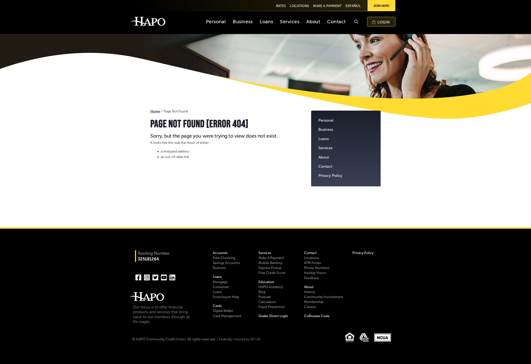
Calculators (267, 302)
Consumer (221, 287)
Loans (323, 139)
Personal (326, 120)
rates (281, 6)
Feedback (311, 278)
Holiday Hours (315, 273)
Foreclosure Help (226, 297)
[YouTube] (164, 277)
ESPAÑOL (353, 6)
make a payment (327, 6)
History (309, 292)
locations (299, 6)
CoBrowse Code (316, 316)
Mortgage (220, 282)
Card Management (227, 316)
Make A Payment (271, 258)
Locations (311, 258)
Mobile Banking (270, 263)
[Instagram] (147, 277)
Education (266, 282)
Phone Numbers (316, 268)
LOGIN (384, 22)
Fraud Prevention (271, 307)
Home (155, 111)
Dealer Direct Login (273, 316)
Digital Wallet (223, 311)
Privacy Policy (330, 175)
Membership (314, 302)
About (323, 157)
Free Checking (224, 258)
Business (325, 129)
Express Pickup (269, 268)
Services (325, 148)
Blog (261, 292)
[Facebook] (138, 277)
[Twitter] (155, 277)
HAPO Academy (270, 287)
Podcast (264, 297)
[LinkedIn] (172, 277)
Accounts (220, 253)
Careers (310, 307)
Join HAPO (381, 5)
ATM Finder (312, 263)
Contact (325, 166)
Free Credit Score (271, 273)
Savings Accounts (226, 263)
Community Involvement (323, 297)
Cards (217, 306)
